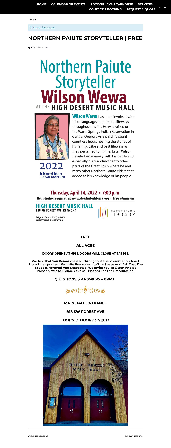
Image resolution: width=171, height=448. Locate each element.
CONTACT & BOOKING (105, 9)
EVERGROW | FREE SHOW (133, 436)
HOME (41, 4)
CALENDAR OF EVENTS (68, 4)
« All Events (32, 20)
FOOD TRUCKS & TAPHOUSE (112, 4)
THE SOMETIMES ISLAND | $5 (38, 436)
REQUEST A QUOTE (141, 9)
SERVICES (145, 4)
